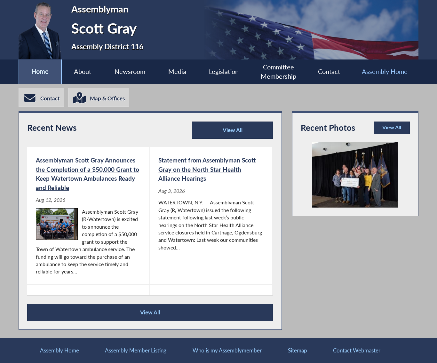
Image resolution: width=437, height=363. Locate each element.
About (82, 71)
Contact (329, 71)
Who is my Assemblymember (227, 350)
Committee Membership (278, 71)
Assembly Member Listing (135, 350)
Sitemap (297, 350)
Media (177, 71)
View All (219, 133)
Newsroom (130, 71)
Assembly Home (385, 71)
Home (40, 71)
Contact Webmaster (356, 350)
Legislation (224, 71)
